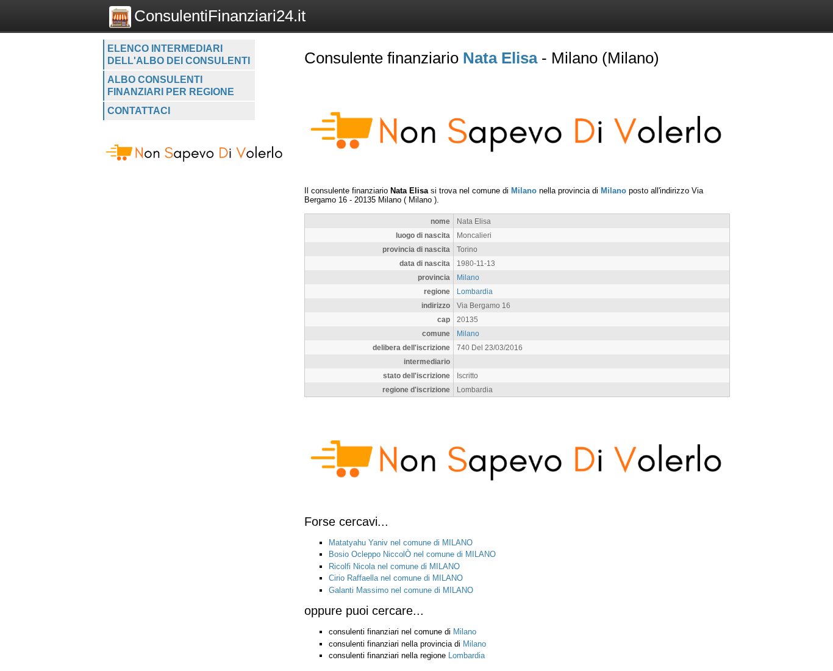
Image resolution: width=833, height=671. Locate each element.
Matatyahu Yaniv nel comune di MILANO (401, 542)
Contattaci (138, 111)
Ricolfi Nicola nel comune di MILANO (394, 566)
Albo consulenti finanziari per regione (170, 85)
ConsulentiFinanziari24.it (220, 16)
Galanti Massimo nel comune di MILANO (401, 590)
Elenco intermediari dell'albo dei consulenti (178, 54)
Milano (524, 190)
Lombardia (475, 291)
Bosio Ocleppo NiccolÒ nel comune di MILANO (412, 554)
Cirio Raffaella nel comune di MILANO (396, 578)
